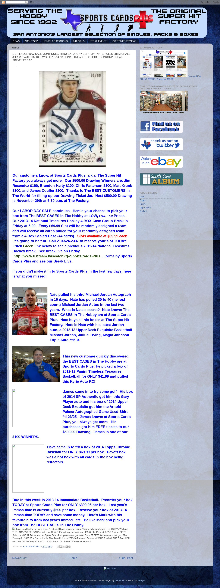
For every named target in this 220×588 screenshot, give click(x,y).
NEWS (16, 41)
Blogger (141, 580)
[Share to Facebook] (66, 546)
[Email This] (58, 546)
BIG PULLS (79, 41)
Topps (142, 200)
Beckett (143, 211)
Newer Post (19, 557)
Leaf (142, 197)
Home (73, 557)
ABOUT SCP (31, 41)
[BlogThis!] (60, 546)
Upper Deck (145, 207)
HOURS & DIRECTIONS (55, 41)
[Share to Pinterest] (69, 546)
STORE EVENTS (98, 41)
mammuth (120, 580)
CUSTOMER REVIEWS (124, 41)
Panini (142, 204)
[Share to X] (63, 546)
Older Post (126, 557)
